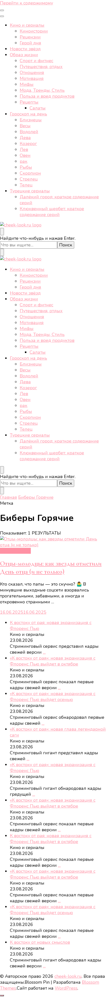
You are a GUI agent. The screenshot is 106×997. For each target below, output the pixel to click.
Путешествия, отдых (41, 67)
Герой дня (30, 43)
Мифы (27, 84)
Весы (25, 126)
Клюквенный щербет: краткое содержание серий (52, 212)
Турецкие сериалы (30, 191)
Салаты (38, 108)
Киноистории (34, 31)
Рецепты (29, 102)
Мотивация (32, 78)
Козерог (28, 144)
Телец (26, 185)
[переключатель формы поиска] (2, 231)
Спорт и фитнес (36, 61)
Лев (24, 149)
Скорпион (30, 173)
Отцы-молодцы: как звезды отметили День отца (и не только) (51, 567)
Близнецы (31, 120)
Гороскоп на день (28, 114)
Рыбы (26, 167)
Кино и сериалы (27, 25)
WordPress (66, 988)
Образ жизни (24, 55)
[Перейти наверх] (2, 995)
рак (23, 161)
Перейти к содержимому (26, 3)
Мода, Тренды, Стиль (42, 90)
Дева (25, 138)
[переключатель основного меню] (2, 10)
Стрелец (29, 179)
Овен (25, 155)
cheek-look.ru (68, 976)
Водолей (29, 132)
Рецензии (30, 37)
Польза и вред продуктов (47, 96)
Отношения (32, 72)
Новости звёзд (25, 49)
